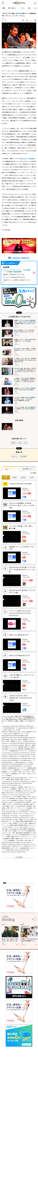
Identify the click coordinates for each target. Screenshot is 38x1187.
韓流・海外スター (12, 8)
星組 (20, 443)
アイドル (22, 8)
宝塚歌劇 (13, 443)
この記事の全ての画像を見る (20, 258)
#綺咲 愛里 (23, 456)
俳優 (4, 8)
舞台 (26, 443)
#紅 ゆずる (14, 456)
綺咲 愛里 (31, 158)
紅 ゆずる (24, 158)
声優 (29, 8)
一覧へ (32, 919)
